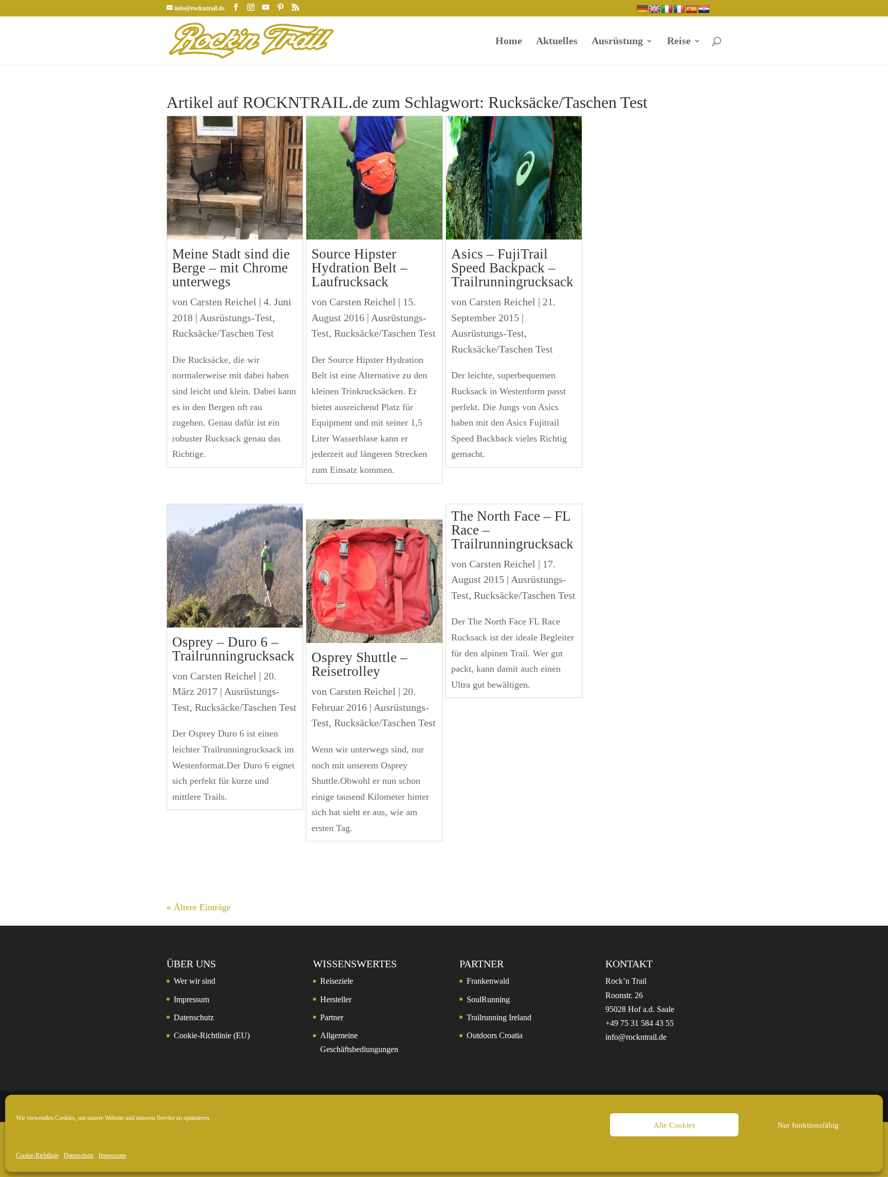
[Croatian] (704, 9)
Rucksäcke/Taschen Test (223, 333)
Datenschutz (79, 1155)
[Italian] (667, 9)
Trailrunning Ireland (499, 1017)
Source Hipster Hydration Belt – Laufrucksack (359, 267)
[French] (679, 9)
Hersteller (335, 999)
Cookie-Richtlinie (37, 1155)
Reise (679, 41)
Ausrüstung (617, 41)
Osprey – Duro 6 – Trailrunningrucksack (233, 649)
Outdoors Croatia (495, 1035)
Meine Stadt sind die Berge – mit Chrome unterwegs (231, 267)
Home (508, 41)
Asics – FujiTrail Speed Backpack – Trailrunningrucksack (512, 267)
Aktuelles (557, 41)
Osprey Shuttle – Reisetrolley (359, 664)
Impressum (112, 1155)
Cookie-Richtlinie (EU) (212, 1035)
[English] (654, 9)
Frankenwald (488, 981)
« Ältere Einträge (198, 907)
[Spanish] (691, 9)
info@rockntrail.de (636, 1037)
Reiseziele (336, 981)
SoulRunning (488, 999)
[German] (642, 9)
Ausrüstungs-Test (235, 317)
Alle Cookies (674, 1125)
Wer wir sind (194, 981)
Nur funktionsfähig (808, 1125)
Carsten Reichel (223, 301)
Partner (331, 1017)
